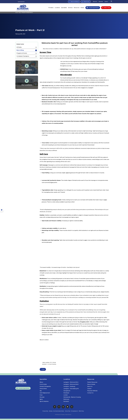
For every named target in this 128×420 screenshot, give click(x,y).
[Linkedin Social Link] (63, 406)
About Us (95, 1)
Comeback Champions (23, 56)
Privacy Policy (45, 411)
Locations (57, 7)
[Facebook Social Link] (54, 406)
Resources (76, 7)
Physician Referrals (75, 1)
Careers (106, 1)
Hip (41, 390)
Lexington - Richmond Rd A (70, 382)
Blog (20, 12)
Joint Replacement (45, 392)
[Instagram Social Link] (71, 406)
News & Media (91, 384)
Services (70, 7)
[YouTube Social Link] (67, 406)
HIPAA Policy (81, 411)
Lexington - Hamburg (69, 386)
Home (16, 12)
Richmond (66, 399)
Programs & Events (22, 53)
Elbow (41, 382)
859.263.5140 (22, 1)
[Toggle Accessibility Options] (1, 210)
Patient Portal (86, 1)
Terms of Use (67, 411)
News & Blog (20, 50)
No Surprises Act (74, 411)
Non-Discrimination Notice (58, 411)
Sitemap (50, 411)
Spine (41, 399)
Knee (41, 395)
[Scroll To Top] (125, 418)
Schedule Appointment (23, 388)
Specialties (64, 7)
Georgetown (66, 390)
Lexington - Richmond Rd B (70, 384)
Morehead (66, 392)
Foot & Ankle (43, 384)
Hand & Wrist (43, 388)
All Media (19, 47)
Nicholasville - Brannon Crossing (72, 397)
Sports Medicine (44, 401)
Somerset (66, 401)
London (65, 395)
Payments (101, 1)
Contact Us (90, 392)
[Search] (111, 2)
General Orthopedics (45, 386)
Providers (51, 7)
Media (82, 7)
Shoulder (42, 397)
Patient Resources (92, 382)
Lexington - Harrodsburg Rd (71, 388)
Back (43, 369)
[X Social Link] (59, 406)
